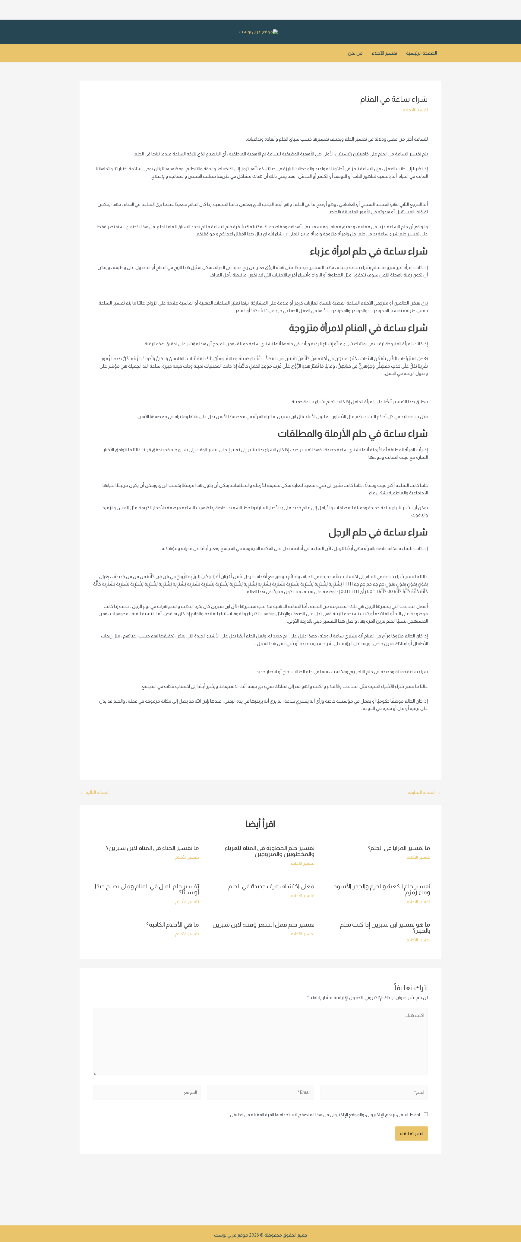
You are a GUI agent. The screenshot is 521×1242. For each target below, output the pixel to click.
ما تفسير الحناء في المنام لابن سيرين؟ (152, 847)
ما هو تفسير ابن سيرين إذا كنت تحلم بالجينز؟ (385, 927)
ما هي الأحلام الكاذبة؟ (172, 924)
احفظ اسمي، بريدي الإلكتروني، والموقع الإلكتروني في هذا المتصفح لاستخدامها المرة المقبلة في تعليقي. (324, 1114)
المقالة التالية (94, 792)
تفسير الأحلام (384, 53)
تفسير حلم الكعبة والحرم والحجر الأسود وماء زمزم (382, 889)
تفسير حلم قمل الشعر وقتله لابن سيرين (263, 924)
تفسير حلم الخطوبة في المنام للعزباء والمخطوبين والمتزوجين (269, 850)
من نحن (355, 53)
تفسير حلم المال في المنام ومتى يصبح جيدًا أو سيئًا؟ (147, 889)
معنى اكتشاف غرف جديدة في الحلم (271, 886)
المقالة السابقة (424, 792)
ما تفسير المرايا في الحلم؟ (399, 847)
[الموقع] (147, 1093)
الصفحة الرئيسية (421, 53)
